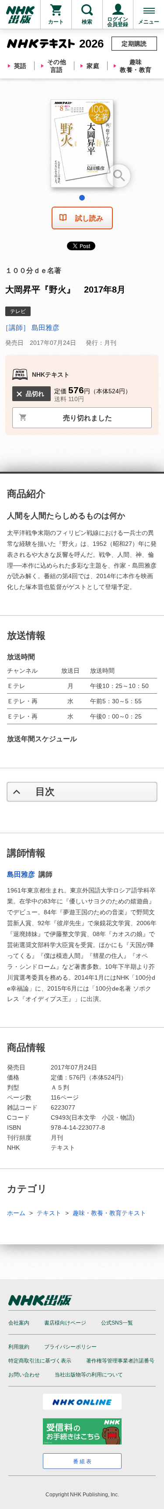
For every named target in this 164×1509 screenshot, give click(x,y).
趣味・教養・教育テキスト (109, 1212)
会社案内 (18, 1323)
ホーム (16, 1212)
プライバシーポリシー (70, 1347)
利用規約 (18, 1347)
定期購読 (134, 43)
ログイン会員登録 (117, 21)
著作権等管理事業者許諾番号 (120, 1361)
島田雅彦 (22, 874)
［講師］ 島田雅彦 (30, 327)
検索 (87, 22)
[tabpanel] (82, 146)
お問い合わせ (24, 1375)
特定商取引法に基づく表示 (39, 1361)
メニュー (148, 22)
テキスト (49, 1212)
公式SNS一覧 (117, 1323)
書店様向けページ (65, 1323)
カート (56, 22)
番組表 (83, 1461)
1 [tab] (82, 198)
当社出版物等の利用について (89, 1375)
